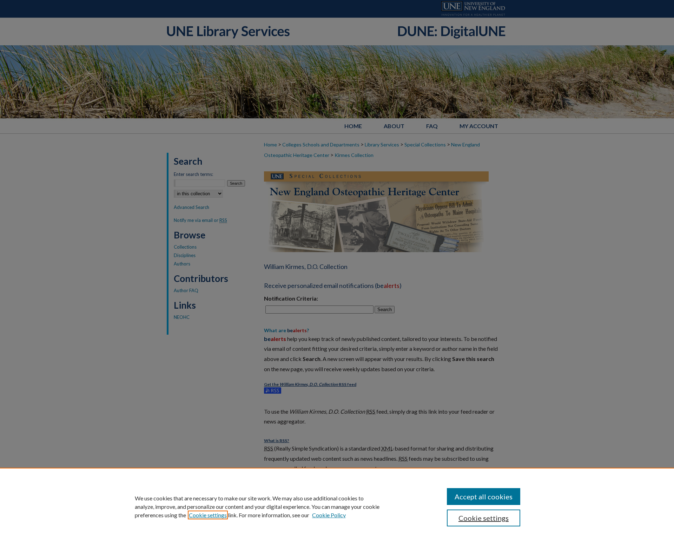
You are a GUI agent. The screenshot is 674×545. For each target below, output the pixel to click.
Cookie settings (208, 515)
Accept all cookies (484, 496)
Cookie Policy (329, 515)
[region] (337, 506)
